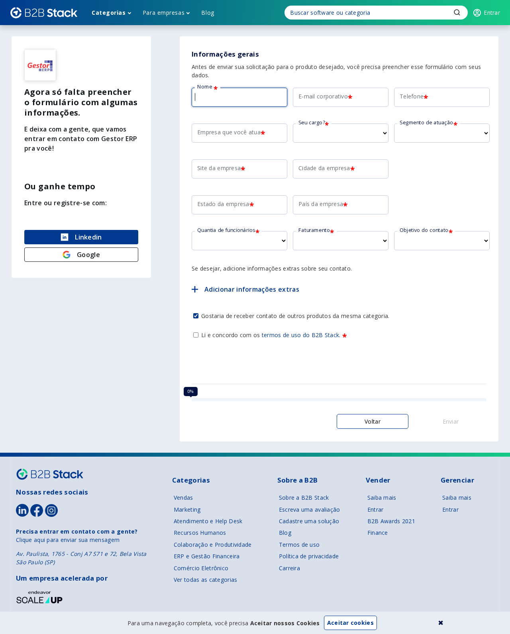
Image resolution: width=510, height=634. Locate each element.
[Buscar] (376, 12)
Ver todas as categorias (205, 579)
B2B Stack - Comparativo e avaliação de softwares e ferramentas (44, 13)
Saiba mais (381, 497)
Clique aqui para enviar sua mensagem (68, 540)
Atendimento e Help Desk (208, 521)
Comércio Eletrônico (201, 568)
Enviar (451, 421)
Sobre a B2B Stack (304, 497)
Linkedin (88, 237)
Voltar (373, 421)
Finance (377, 532)
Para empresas (163, 12)
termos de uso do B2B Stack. (301, 335)
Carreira (289, 568)
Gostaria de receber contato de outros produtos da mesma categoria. (295, 316)
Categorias (109, 12)
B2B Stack (50, 474)
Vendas (183, 497)
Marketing (187, 509)
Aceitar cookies (350, 622)
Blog (207, 12)
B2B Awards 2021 (391, 521)
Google (88, 254)
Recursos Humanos (200, 532)
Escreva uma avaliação (309, 509)
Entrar (375, 509)
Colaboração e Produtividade (213, 544)
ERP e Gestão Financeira (206, 556)
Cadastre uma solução (309, 521)
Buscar (457, 12)
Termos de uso (299, 544)
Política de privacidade (309, 556)
